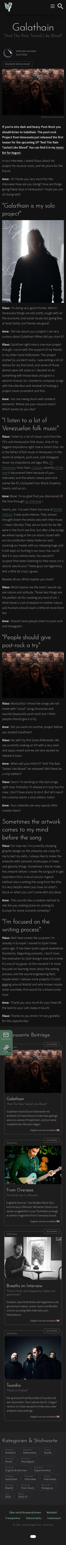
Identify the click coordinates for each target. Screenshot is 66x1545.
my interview (33, 501)
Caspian (37, 467)
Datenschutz (34, 1518)
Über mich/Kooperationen (25, 1512)
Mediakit (52, 1512)
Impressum (54, 1518)
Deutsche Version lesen (17, 64)
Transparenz (12, 1518)
